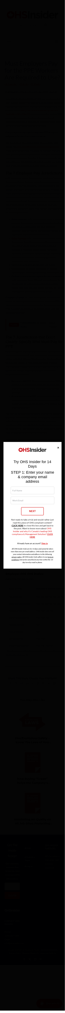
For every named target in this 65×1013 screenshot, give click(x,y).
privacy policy (17, 557)
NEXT (32, 511)
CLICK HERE (17, 525)
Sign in (44, 543)
